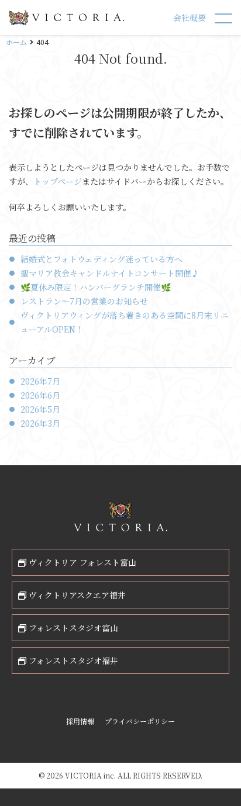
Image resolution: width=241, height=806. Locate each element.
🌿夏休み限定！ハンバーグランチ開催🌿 (95, 287)
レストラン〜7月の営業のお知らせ (84, 301)
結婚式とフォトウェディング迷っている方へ (101, 259)
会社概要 (189, 17)
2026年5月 (40, 409)
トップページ (57, 181)
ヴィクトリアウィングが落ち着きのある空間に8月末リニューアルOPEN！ (124, 322)
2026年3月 (40, 423)
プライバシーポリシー (140, 721)
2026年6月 (40, 395)
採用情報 (80, 721)
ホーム (16, 42)
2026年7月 (40, 381)
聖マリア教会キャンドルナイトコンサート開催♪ (109, 273)
